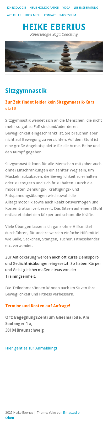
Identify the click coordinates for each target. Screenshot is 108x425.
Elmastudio (71, 413)
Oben (9, 418)
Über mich (32, 15)
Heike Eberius (54, 27)
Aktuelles (14, 15)
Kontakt (50, 15)
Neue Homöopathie (44, 7)
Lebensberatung (86, 7)
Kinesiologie (16, 7)
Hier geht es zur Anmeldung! (31, 348)
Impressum (68, 15)
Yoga (66, 7)
